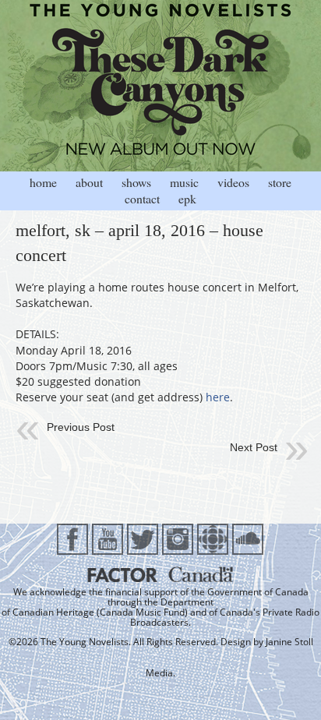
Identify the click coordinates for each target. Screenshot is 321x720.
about (89, 182)
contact (142, 198)
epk (187, 198)
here (218, 397)
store (279, 182)
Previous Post (81, 427)
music (184, 182)
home (43, 182)
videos (233, 182)
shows (136, 182)
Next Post (253, 447)
